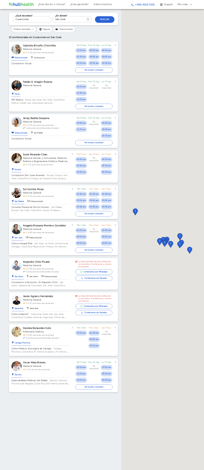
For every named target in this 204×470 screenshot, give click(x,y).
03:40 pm (81, 207)
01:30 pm (81, 57)
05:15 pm (81, 333)
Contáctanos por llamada (95, 278)
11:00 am (81, 50)
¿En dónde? (61, 16)
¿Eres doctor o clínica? (51, 4)
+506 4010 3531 (145, 5)
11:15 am (81, 129)
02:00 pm (81, 63)
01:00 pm (94, 333)
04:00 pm (81, 243)
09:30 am (94, 57)
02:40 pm (81, 194)
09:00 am (94, 50)
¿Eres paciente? (79, 4)
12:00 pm (81, 380)
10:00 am (94, 63)
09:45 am (81, 123)
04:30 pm (81, 159)
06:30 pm (81, 172)
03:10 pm (81, 200)
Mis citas (183, 4)
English (168, 4)
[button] (170, 244)
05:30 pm (81, 166)
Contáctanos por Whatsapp (96, 272)
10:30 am (81, 93)
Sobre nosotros (102, 4)
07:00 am (106, 367)
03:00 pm (81, 237)
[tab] (19, 57)
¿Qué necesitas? (24, 16)
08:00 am (106, 374)
